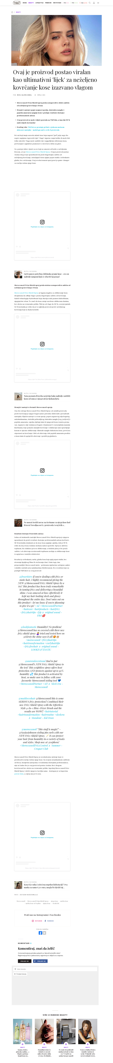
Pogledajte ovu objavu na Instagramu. (42, 227)
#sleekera (60, 714)
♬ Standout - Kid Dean (41, 717)
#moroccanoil (33, 639)
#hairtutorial (51, 711)
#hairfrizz (54, 609)
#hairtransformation (33, 643)
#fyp (38, 612)
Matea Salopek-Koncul (24, 95)
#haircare (27, 609)
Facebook (50, 921)
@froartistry (25, 576)
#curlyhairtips (52, 643)
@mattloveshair (27, 698)
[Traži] (89, 3)
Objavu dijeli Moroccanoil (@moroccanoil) (42, 257)
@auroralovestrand (35, 661)
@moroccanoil (29, 729)
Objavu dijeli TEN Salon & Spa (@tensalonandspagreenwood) (42, 868)
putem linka (19, 774)
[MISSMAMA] (65, 3)
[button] (98, 3)
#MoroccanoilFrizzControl (34, 745)
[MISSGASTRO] (83, 3)
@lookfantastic (28, 627)
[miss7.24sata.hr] (17, 3)
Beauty (18, 12)
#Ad (37, 605)
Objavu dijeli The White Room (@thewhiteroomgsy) (42, 379)
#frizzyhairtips (28, 612)
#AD (45, 683)
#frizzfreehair (30, 646)
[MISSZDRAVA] (74, 3)
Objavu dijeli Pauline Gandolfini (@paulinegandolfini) (42, 506)
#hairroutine (47, 714)
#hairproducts (40, 609)
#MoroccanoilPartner (51, 605)
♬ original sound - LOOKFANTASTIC (45, 648)
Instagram (38, 921)
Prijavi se (25, 961)
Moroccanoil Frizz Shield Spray (38, 152)
